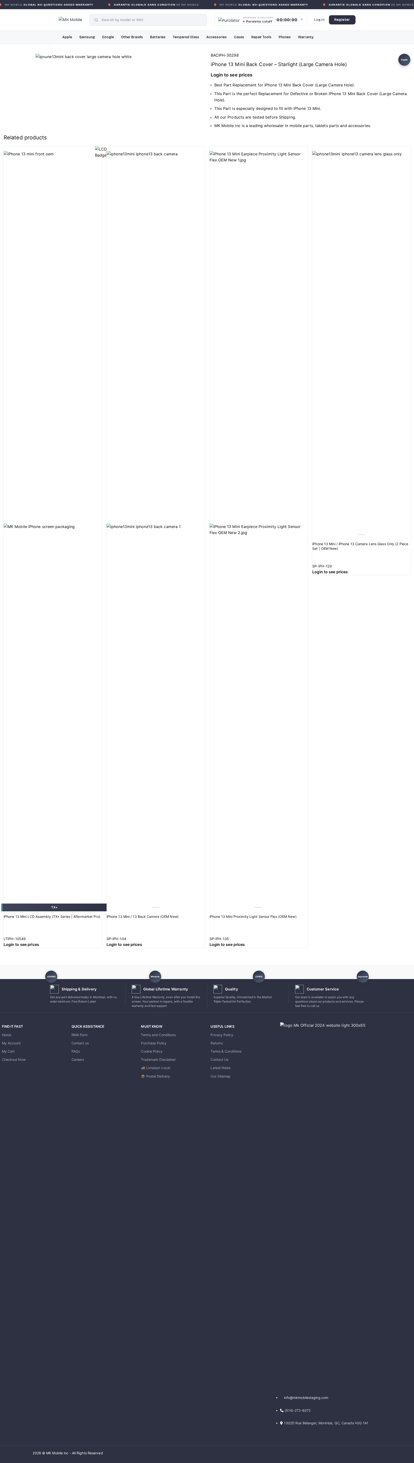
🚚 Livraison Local (155, 1068)
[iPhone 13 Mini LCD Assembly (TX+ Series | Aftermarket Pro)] (53, 153)
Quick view (10, 897)
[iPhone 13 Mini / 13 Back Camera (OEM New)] (156, 153)
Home (6, 1035)
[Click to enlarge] (45, 50)
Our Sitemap (221, 1076)
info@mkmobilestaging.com (306, 1397)
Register (342, 20)
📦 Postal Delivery (155, 1076)
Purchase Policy (154, 1043)
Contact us (80, 1043)
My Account (11, 1043)
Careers (78, 1059)
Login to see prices (232, 75)
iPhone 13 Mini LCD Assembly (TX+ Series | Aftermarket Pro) (52, 916)
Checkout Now (14, 1059)
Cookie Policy (151, 1051)
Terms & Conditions (226, 1051)
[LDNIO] (258, 977)
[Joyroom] (362, 977)
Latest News (221, 1068)
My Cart (8, 1051)
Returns (217, 1043)
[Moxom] (155, 977)
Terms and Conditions (158, 1035)
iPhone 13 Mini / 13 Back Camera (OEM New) (143, 916)
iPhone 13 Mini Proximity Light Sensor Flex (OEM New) (253, 916)
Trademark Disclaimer (158, 1059)
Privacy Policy (222, 1035)
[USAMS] (51, 977)
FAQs (76, 1051)
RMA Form (80, 1035)
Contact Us (219, 1059)
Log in (319, 20)
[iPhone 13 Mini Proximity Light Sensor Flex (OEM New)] (259, 160)
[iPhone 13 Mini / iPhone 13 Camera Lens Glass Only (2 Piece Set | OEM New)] (361, 153)
